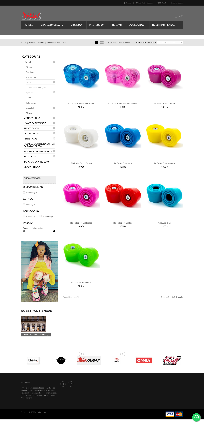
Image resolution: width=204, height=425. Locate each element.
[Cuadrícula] (96, 42)
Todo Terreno (31, 103)
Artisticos (30, 138)
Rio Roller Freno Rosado (81, 223)
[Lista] (102, 42)
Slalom (28, 98)
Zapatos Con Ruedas (37, 161)
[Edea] (92, 360)
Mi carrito (163, 3)
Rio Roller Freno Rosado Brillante (123, 103)
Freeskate (30, 72)
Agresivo (29, 93)
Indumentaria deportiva (39, 151)
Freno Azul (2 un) (164, 223)
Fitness (29, 67)
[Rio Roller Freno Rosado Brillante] (123, 76)
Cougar (30, 216)
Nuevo (30, 204)
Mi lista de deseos (145, 3)
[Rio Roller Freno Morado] (164, 76)
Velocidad (30, 108)
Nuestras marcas (102, 354)
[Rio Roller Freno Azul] (123, 135)
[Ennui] (120, 360)
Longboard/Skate (35, 123)
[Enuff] (147, 360)
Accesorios (31, 133)
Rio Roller (48, 216)
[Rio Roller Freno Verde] (81, 255)
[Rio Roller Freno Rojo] (123, 195)
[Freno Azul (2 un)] (164, 195)
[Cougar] (64, 360)
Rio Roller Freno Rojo (122, 223)
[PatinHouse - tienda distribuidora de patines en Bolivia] (41, 16)
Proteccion (31, 128)
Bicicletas (30, 156)
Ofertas (29, 113)
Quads (28, 82)
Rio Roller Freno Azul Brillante (81, 103)
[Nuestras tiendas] (33, 323)
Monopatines (32, 118)
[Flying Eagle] (175, 360)
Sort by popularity (146, 42)
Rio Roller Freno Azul (123, 163)
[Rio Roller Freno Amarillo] (164, 135)
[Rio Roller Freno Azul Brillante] (81, 76)
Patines (28, 62)
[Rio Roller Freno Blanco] (81, 135)
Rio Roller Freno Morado (164, 103)
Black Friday (32, 167)
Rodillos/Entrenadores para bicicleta (39, 145)
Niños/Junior (31, 77)
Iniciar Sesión (177, 3)
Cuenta (128, 3)
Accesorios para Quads (37, 88)
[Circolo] (36, 360)
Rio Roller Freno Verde (81, 282)
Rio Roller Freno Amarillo (164, 163)
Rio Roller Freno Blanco (81, 163)
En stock (31, 192)
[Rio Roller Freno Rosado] (81, 195)
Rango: (26, 228)
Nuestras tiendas (36, 311)
